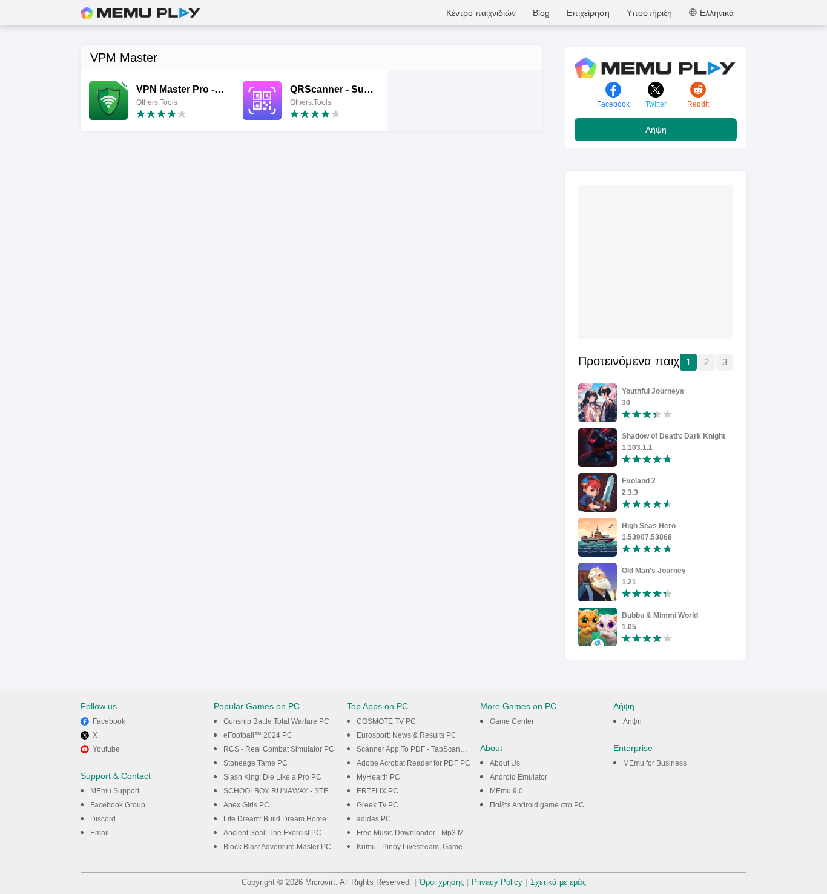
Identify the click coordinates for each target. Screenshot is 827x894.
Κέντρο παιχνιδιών (481, 13)
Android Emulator (518, 777)
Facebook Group (117, 805)
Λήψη (656, 129)
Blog (541, 13)
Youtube (106, 749)
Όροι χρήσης (442, 882)
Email (99, 833)
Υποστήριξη (649, 13)
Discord (103, 819)
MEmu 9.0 (506, 791)
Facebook (109, 721)
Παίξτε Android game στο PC (537, 805)
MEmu (140, 13)
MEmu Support (114, 791)
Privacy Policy (497, 882)
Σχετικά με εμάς (558, 882)
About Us (505, 763)
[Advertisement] (669, 260)
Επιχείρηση (588, 13)
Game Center (512, 721)
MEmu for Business (655, 763)
